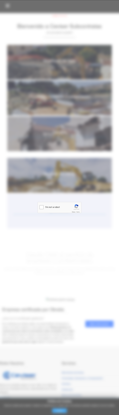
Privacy (73, 212)
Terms (78, 212)
